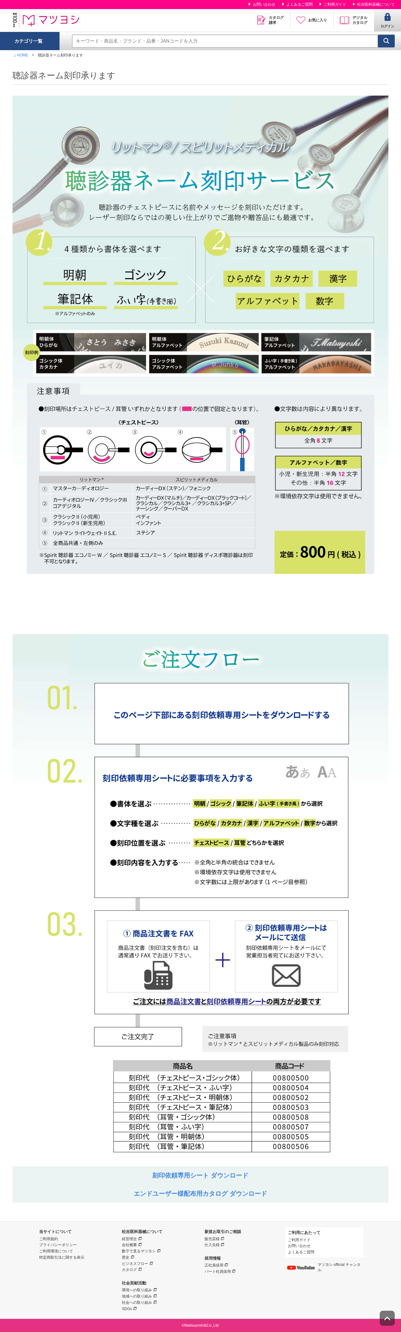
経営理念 (129, 1239)
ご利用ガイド (335, 4)
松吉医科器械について (376, 4)
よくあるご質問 (299, 4)
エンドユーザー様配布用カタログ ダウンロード (200, 1193)
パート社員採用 (218, 1271)
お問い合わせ (264, 4)
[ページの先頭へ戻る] (387, 1318)
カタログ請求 (276, 20)
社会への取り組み (137, 1302)
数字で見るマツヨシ (139, 1251)
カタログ (129, 1269)
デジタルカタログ (359, 20)
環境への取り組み (137, 1290)
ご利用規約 (48, 1239)
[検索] (386, 41)
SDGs (127, 1309)
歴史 (125, 1257)
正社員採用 (214, 1265)
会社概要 (129, 1245)
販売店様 (212, 1239)
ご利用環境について (56, 1251)
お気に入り (317, 20)
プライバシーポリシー (58, 1245)
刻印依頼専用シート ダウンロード (200, 1175)
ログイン (387, 26)
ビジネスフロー (135, 1263)
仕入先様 (212, 1245)
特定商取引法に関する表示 (61, 1257)
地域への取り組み (137, 1296)
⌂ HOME (21, 55)
